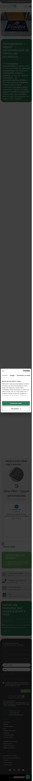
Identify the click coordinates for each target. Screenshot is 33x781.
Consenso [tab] (5, 375)
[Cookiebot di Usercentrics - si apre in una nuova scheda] (23, 371)
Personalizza (15, 408)
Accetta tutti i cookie (16, 403)
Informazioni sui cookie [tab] (23, 375)
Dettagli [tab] (12, 375)
